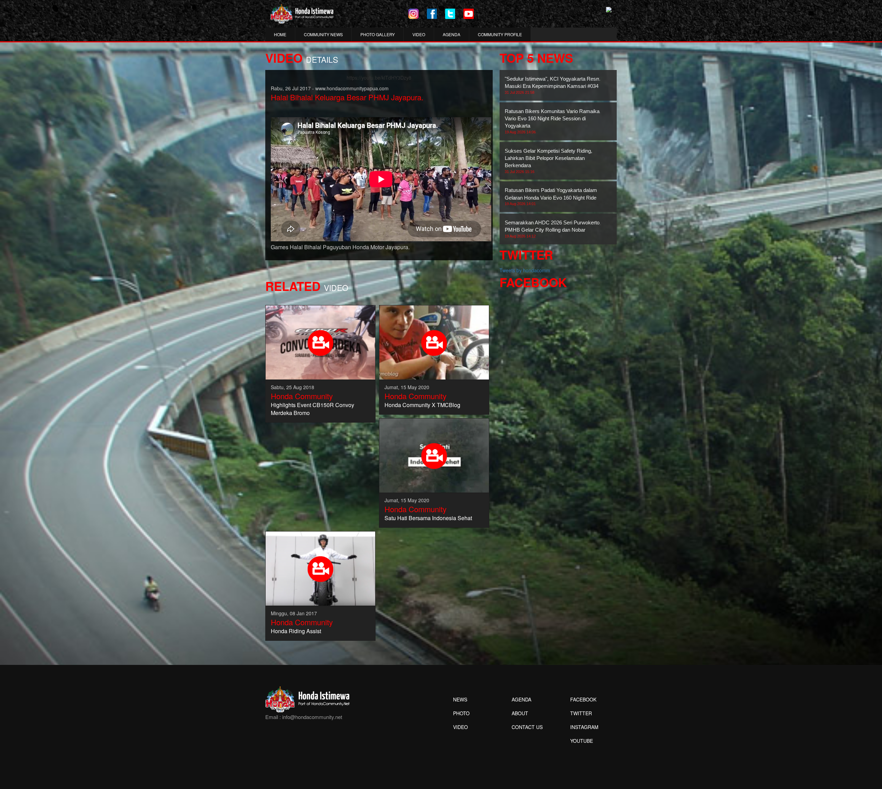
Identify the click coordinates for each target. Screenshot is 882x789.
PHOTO (461, 713)
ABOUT (520, 713)
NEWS (460, 699)
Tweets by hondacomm (525, 270)
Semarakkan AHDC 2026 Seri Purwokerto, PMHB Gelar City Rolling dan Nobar (553, 229)
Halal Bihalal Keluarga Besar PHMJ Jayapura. (347, 97)
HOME (280, 34)
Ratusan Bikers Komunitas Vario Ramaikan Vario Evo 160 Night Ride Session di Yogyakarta (553, 121)
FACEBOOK (583, 699)
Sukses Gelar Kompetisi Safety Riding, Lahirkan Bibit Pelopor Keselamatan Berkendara (548, 161)
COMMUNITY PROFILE (500, 34)
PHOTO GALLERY (377, 34)
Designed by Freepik (580, 751)
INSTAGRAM (584, 727)
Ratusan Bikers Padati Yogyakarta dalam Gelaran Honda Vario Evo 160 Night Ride (551, 196)
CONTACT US (527, 727)
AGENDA (451, 34)
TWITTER (581, 713)
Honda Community (302, 396)
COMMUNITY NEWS (323, 34)
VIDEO (418, 34)
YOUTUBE (581, 740)
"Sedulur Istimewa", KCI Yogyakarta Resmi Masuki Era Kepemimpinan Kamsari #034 (553, 85)
